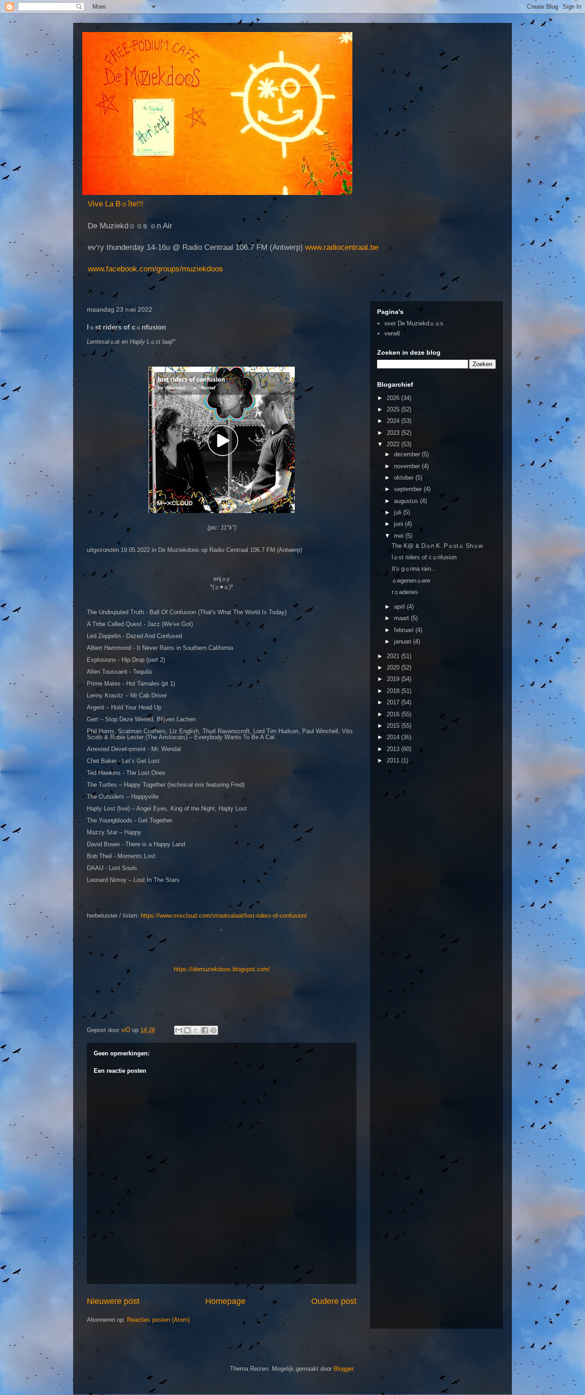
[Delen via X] (196, 1030)
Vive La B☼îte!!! (116, 204)
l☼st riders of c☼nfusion (424, 557)
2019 (394, 679)
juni (399, 523)
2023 (394, 432)
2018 (394, 690)
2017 (394, 702)
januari (403, 641)
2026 (394, 398)
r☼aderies (405, 592)
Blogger (343, 1368)
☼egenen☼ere (411, 580)
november (408, 466)
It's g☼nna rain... (414, 568)
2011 (394, 760)
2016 (394, 714)
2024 (394, 420)
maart (402, 618)
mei (399, 535)
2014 (394, 737)
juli (398, 512)
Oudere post (333, 1301)
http (179, 969)
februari (404, 630)
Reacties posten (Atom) (158, 1319)
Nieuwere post (113, 1301)
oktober (404, 477)
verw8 (392, 333)
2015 (394, 725)
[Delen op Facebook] (204, 1030)
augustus (407, 500)
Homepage (225, 1301)
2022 (394, 444)
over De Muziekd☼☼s (413, 323)
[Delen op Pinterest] (213, 1030)
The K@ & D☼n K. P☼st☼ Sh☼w (437, 545)
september (409, 489)
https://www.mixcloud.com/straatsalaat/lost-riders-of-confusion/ (224, 915)
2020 (394, 667)
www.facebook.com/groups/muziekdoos (155, 269)
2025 (394, 409)
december (408, 454)
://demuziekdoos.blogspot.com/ (228, 969)
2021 (394, 656)
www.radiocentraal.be (340, 247)
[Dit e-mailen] (178, 1030)
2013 (394, 749)
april (400, 606)
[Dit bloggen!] (187, 1030)
